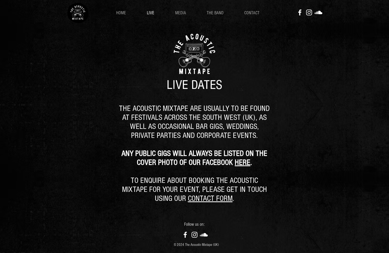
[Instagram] (309, 12)
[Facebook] (300, 12)
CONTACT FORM (210, 198)
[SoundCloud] (318, 12)
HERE (242, 162)
